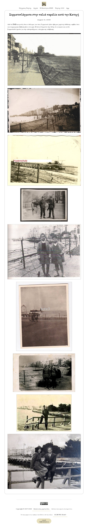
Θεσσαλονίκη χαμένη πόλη (41, 509)
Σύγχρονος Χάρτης (25, 8)
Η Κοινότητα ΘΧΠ (46, 8)
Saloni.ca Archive (44, 2)
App (67, 8)
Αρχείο (35, 8)
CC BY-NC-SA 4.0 (60, 515)
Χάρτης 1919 (59, 8)
